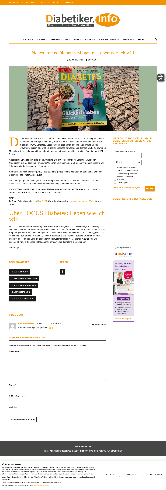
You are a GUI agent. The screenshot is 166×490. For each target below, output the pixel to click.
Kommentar (15, 351)
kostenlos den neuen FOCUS (82, 201)
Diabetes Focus (20, 272)
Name (12, 385)
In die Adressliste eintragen (126, 187)
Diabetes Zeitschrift (22, 299)
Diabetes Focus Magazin (24, 279)
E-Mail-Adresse (17, 396)
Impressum (45, 3)
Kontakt (34, 3)
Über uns (25, 3)
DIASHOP (43, 201)
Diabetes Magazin (21, 292)
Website (13, 407)
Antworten (100, 325)
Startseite (13, 3)
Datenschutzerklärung (63, 3)
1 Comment (92, 60)
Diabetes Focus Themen (24, 285)
